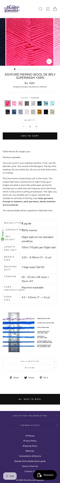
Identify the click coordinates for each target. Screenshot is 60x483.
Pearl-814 (33, 112)
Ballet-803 (20, 103)
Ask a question (30, 361)
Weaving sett (10, 268)
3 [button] (15, 69)
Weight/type (11, 223)
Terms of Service (30, 466)
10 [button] (33, 69)
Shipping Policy (30, 446)
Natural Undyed (52, 112)
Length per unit (10, 248)
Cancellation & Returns (30, 456)
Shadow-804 (7, 112)
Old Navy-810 (45, 112)
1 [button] (10, 69)
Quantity (30, 120)
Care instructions (11, 288)
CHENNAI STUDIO (30, 425)
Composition (11, 230)
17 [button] (51, 69)
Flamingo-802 (14, 103)
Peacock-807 (39, 103)
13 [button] (41, 69)
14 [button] (43, 69)
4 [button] (18, 69)
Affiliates (29, 436)
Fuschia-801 (7, 103)
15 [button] (46, 69)
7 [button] (25, 69)
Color (30, 98)
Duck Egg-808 (45, 103)
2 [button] (12, 69)
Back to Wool (32, 399)
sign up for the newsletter (30, 416)
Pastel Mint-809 (52, 103)
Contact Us (29, 471)
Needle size (9, 258)
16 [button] (48, 69)
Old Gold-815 (39, 112)
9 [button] (30, 69)
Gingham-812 (20, 112)
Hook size (8, 298)
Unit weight (9, 238)
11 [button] (35, 69)
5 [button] (20, 69)
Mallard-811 (14, 112)
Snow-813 (26, 112)
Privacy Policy (30, 441)
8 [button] (28, 69)
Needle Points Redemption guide (30, 461)
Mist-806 (33, 103)
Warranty (30, 451)
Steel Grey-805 (26, 103)
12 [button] (38, 69)
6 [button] (23, 69)
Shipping (16, 87)
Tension (10, 276)
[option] (30, 42)
